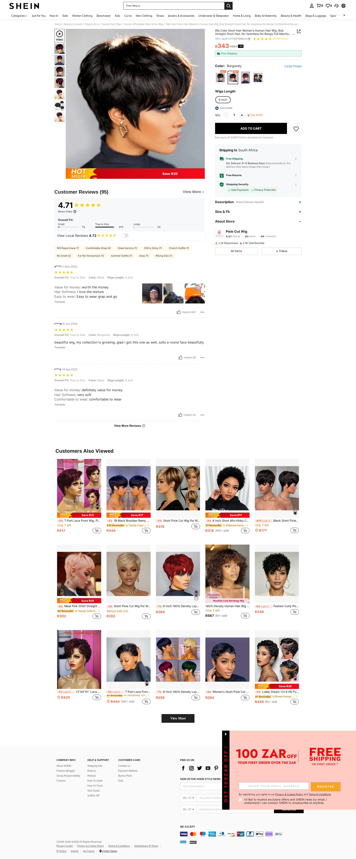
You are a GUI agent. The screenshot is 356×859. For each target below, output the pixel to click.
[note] (79, 515)
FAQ (120, 780)
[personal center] (311, 5)
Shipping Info (94, 765)
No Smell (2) (64, 255)
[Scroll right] (344, 16)
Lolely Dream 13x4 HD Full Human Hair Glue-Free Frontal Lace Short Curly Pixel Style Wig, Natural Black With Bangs (277, 691)
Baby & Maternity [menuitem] (266, 15)
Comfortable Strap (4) (98, 248)
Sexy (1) (144, 255)
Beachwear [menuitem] (104, 15)
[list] (213, 768)
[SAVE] (296, 128)
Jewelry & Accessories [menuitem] (181, 15)
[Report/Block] (202, 312)
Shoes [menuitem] (160, 15)
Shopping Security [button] (237, 184)
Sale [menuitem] (65, 15)
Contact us (124, 765)
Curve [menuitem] (128, 15)
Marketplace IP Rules (146, 846)
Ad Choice (89, 851)
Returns (91, 770)
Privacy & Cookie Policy (90, 846)
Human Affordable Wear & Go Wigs (143, 24)
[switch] (125, 235)
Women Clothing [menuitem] (82, 15)
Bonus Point (125, 775)
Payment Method (127, 770)
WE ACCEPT (187, 827)
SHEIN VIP (93, 795)
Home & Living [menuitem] (242, 15)
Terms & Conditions (119, 846)
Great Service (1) (127, 248)
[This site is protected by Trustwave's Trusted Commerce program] (183, 842)
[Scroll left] (339, 16)
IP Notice (61, 851)
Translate (59, 301)
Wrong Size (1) (164, 255)
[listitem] (79, 498)
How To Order (95, 780)
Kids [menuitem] (117, 15)
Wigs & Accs (92, 24)
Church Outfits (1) (179, 248)
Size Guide (93, 790)
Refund (91, 775)
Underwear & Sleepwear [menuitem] (213, 15)
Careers (61, 780)
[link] (319, 5)
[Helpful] (178, 312)
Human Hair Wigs (111, 24)
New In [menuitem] (54, 15)
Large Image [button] (293, 66)
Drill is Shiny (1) (153, 248)
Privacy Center (64, 846)
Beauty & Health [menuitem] (291, 15)
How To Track (95, 785)
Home (57, 24)
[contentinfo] (242, 834)
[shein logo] (24, 6)
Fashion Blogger (65, 770)
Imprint (74, 851)
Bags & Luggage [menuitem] (316, 15)
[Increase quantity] (242, 115)
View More (178, 718)
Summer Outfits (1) (121, 255)
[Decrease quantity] (226, 115)
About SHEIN (63, 765)
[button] (336, 5)
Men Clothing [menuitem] (144, 15)
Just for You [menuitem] (39, 15)
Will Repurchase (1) (68, 248)
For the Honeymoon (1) (91, 255)
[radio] (220, 77)
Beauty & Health (73, 24)
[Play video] (135, 99)
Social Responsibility (68, 775)
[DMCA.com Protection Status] (193, 842)
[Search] (228, 6)
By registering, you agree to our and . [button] (285, 794)
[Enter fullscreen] (200, 165)
